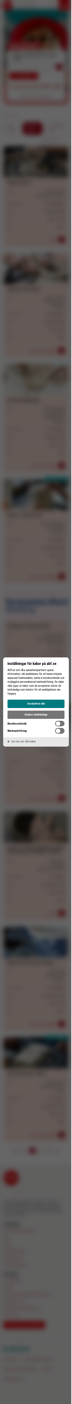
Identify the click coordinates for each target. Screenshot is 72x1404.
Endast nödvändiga (36, 714)
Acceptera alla (36, 703)
